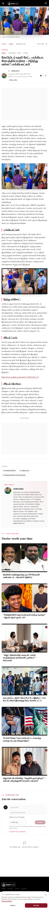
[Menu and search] (3, 3)
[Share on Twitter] (45, 76)
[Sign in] (45, 3)
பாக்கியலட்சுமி (24, 470)
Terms (17, 888)
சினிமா (11, 44)
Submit (40, 822)
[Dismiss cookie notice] (46, 895)
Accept (36, 905)
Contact (23, 888)
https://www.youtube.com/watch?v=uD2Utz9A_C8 (20, 377)
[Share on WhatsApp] (41, 76)
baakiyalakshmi (9, 470)
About (4, 888)
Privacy (10, 888)
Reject (12, 905)
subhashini (15, 71)
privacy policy (7, 901)
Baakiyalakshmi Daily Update (14, 475)
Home (4, 44)
